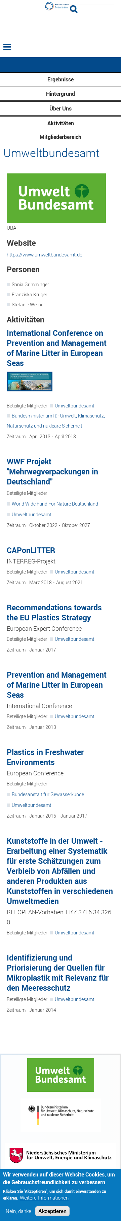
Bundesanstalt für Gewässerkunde (48, 794)
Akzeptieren (52, 1211)
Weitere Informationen (44, 1198)
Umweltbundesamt (74, 405)
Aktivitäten (60, 123)
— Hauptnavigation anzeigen (60, 64)
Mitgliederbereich (60, 137)
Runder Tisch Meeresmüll (60, 25)
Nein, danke (18, 1211)
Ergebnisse (60, 79)
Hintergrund (60, 93)
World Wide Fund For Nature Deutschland (55, 504)
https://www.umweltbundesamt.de (44, 254)
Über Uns (60, 108)
